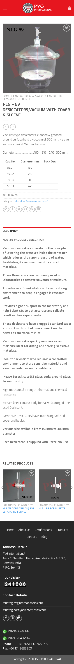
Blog (44, 537)
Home (6, 96)
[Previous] (2, 495)
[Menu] (5, 8)
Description (10, 230)
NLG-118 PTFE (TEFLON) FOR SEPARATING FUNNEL (18, 510)
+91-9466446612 (18, 631)
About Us (24, 530)
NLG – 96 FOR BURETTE (52, 508)
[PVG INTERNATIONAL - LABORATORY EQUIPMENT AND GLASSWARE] (37, 8)
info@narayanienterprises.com (26, 610)
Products (62, 530)
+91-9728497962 (19, 638)
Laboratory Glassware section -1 (31, 201)
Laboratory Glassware (28, 96)
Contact (32, 537)
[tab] (37, 231)
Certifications (43, 530)
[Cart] (69, 8)
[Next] (71, 495)
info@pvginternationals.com (24, 603)
